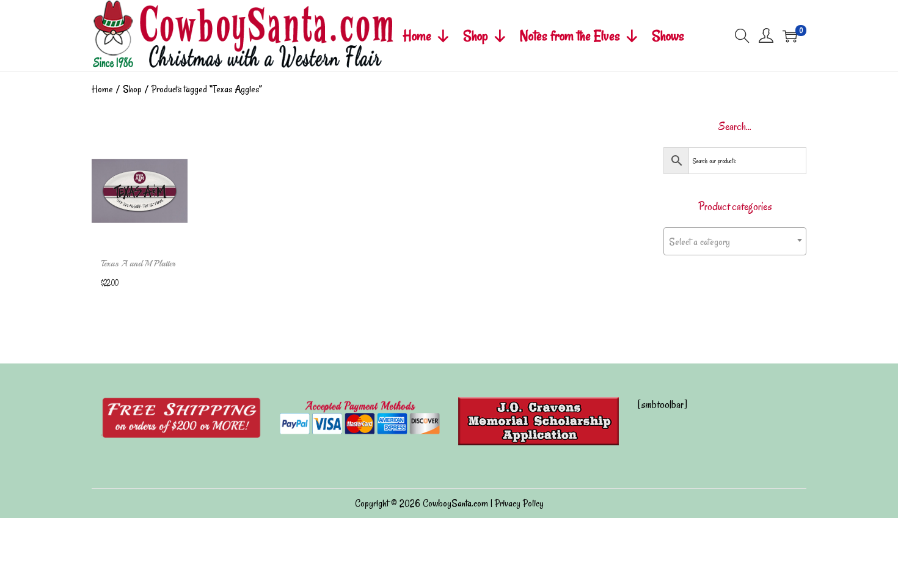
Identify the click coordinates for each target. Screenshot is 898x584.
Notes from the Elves (570, 35)
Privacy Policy (519, 503)
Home (417, 35)
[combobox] (734, 241)
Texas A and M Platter (138, 263)
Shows (668, 35)
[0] (790, 36)
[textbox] (735, 241)
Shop (475, 35)
